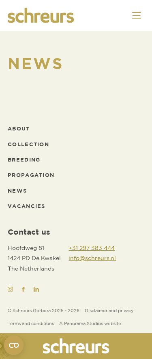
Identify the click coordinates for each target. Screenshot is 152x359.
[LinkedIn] (36, 289)
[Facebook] (23, 289)
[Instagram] (10, 289)
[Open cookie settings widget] (14, 345)
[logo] (75, 346)
